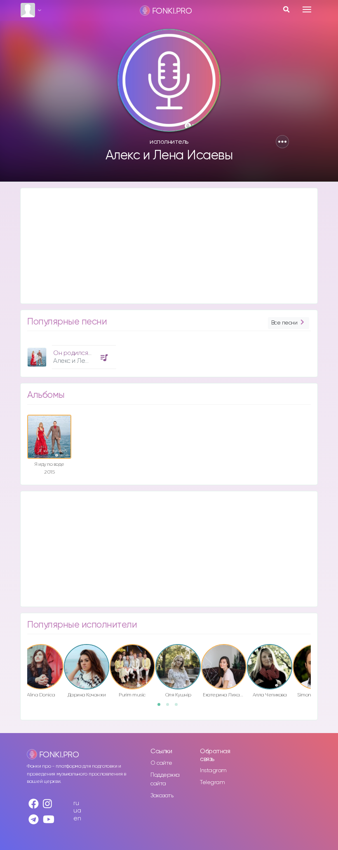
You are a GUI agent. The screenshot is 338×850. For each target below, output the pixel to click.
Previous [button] (23, 660)
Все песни (284, 323)
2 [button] (170, 707)
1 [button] (161, 707)
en (77, 818)
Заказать (161, 796)
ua (77, 811)
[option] (70, 354)
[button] (282, 141)
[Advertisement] (169, 246)
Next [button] (315, 660)
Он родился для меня (84, 353)
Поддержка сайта (165, 779)
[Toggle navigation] (306, 9)
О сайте (161, 763)
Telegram (212, 782)
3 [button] (179, 707)
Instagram (213, 770)
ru (76, 803)
